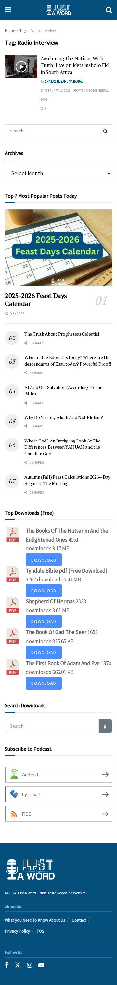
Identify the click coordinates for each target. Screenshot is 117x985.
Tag (23, 30)
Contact (79, 920)
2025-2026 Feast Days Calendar (36, 299)
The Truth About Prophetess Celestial (61, 334)
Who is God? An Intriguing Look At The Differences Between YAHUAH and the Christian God (62, 447)
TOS (40, 931)
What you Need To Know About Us (35, 920)
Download (43, 560)
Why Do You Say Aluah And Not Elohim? (63, 417)
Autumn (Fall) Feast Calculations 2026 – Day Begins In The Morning (67, 480)
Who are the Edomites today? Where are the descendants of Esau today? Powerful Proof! (67, 360)
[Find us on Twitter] (17, 965)
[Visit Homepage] (59, 9)
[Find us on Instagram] (29, 965)
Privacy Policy (17, 931)
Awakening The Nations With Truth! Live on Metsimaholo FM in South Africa (75, 65)
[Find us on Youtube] (41, 965)
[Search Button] (109, 10)
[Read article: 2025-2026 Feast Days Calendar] (58, 247)
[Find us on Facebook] (6, 965)
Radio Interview (43, 30)
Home (10, 30)
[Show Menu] (8, 10)
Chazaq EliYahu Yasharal (64, 81)
